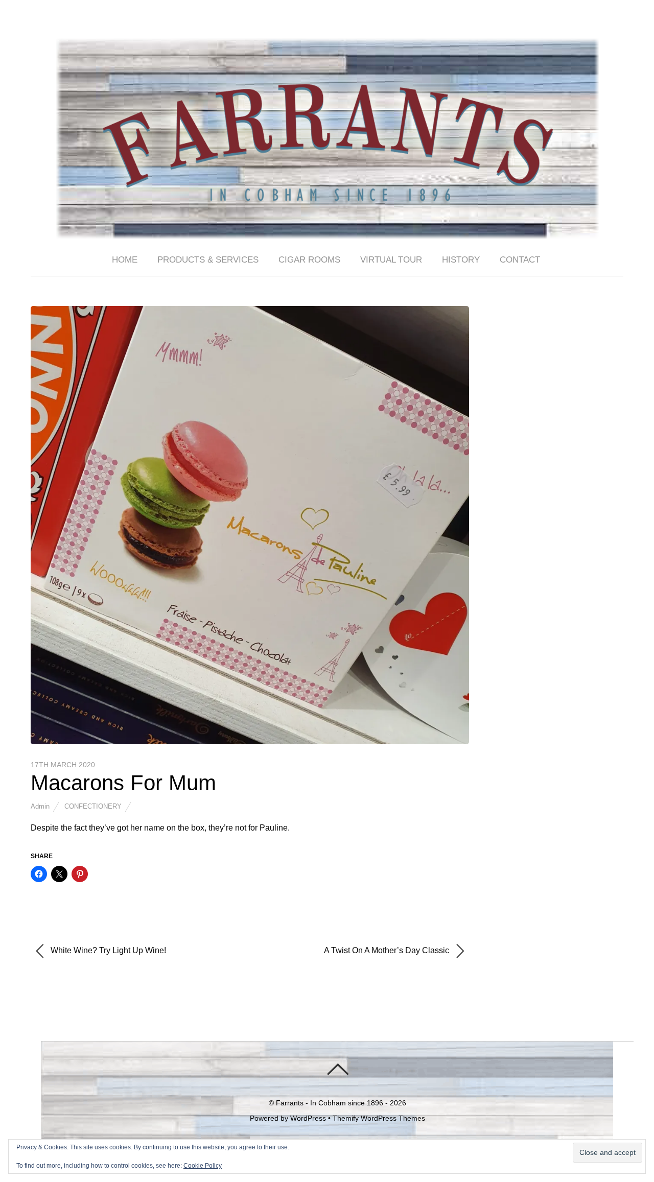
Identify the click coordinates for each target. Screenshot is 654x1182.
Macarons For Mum (123, 783)
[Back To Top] (337, 1069)
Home (124, 260)
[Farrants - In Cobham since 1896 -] (327, 230)
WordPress (308, 1118)
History (461, 260)
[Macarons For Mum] (250, 741)
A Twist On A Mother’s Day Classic (387, 951)
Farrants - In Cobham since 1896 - (332, 1103)
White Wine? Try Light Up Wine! (107, 951)
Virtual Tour (391, 260)
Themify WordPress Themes (379, 1118)
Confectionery (93, 806)
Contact (520, 260)
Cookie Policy (202, 1165)
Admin (40, 806)
